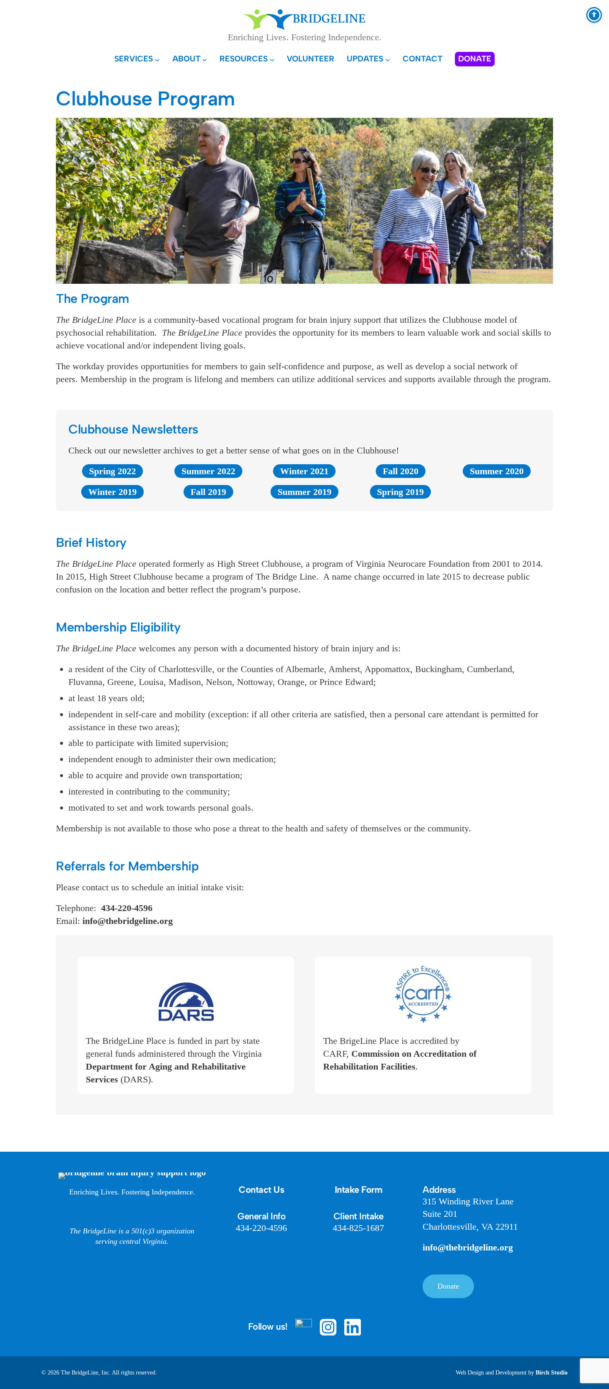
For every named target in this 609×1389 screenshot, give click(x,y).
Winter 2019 (112, 492)
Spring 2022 (112, 471)
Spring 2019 (400, 492)
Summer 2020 (497, 471)
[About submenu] (204, 59)
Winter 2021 (304, 471)
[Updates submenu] (387, 59)
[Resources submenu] (272, 59)
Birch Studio (552, 1373)
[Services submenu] (157, 59)
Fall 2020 (400, 471)
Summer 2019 (304, 492)
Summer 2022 (208, 471)
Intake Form (358, 1189)
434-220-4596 (126, 908)
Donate (448, 1286)
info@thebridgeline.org (127, 921)
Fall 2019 (208, 492)
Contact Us (261, 1189)
